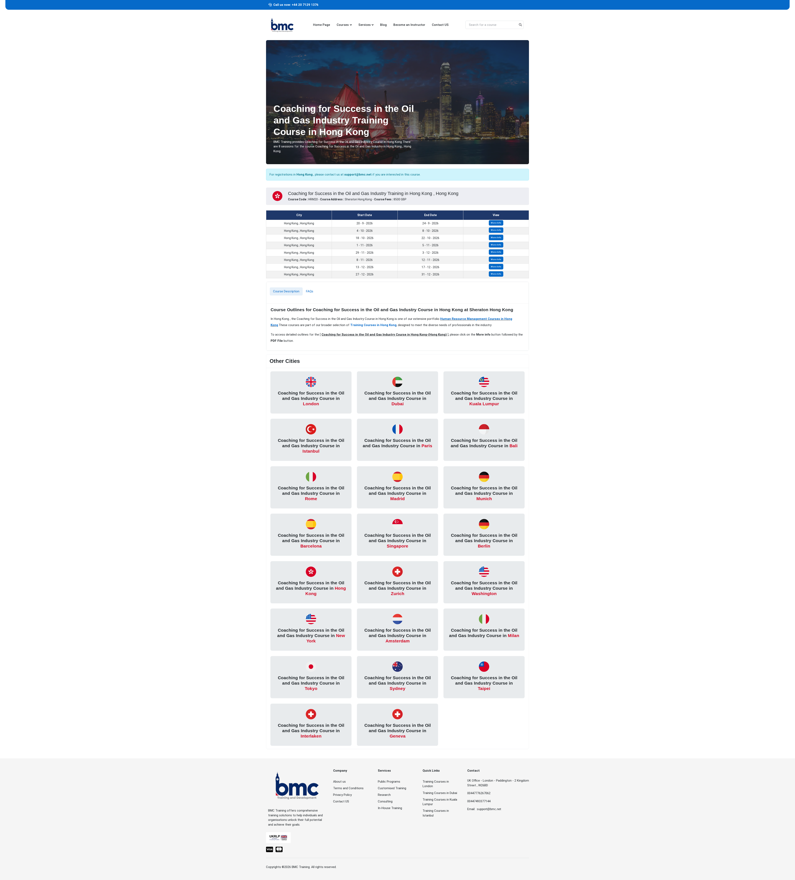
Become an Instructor (409, 25)
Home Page (321, 25)
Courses (343, 25)
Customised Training (392, 788)
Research (384, 795)
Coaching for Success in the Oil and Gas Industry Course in (311, 398)
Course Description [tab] (286, 291)
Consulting (385, 801)
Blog (383, 25)
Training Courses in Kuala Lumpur (440, 802)
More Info (496, 223)
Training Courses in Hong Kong (373, 325)
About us (339, 781)
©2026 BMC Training (296, 867)
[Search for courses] (520, 25)
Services (364, 25)
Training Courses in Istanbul (436, 813)
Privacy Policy (342, 795)
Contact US (440, 25)
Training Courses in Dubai (440, 793)
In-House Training (390, 808)
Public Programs (389, 781)
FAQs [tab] (309, 291)
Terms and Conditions (348, 788)
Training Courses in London (436, 784)
